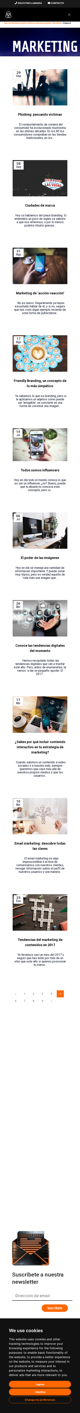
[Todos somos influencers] (40, 444)
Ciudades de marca (40, 205)
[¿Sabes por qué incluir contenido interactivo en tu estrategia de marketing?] (40, 714)
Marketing (57, 23)
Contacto (57, 3)
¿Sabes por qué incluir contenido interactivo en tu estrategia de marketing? (40, 747)
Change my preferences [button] (40, 1399)
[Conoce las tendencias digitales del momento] (40, 618)
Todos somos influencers (40, 470)
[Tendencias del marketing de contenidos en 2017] (40, 912)
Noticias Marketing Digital (39, 23)
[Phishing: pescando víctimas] (40, 87)
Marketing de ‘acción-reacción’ (40, 293)
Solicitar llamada (29, 3)
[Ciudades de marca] (40, 178)
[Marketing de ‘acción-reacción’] (40, 266)
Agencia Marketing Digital (15, 23)
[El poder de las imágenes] (40, 530)
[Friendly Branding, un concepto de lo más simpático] (40, 353)
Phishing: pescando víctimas (40, 114)
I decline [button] (40, 1391)
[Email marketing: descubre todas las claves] (40, 816)
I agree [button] (40, 1384)
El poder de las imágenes (40, 558)
